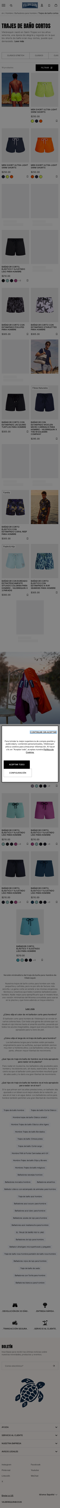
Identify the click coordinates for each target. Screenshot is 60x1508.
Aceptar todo (16, 764)
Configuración (17, 773)
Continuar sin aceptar (43, 732)
